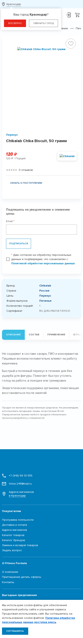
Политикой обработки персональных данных (43, 263)
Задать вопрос (12, 550)
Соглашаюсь (15, 631)
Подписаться (18, 243)
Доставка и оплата (14, 525)
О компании (10, 572)
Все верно (15, 23)
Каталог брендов (13, 540)
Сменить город (43, 23)
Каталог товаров (13, 535)
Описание (13, 334)
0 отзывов (26, 170)
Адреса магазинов (21, 493)
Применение (56, 334)
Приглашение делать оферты (21, 577)
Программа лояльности (18, 520)
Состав (34, 334)
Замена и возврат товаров (20, 545)
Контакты (8, 582)
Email (10, 221)
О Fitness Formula (14, 563)
